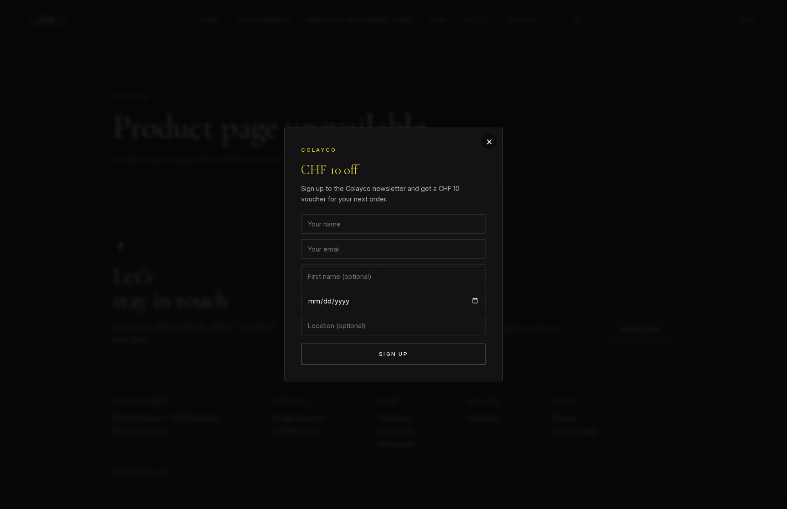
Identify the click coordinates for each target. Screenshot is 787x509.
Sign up (393, 354)
